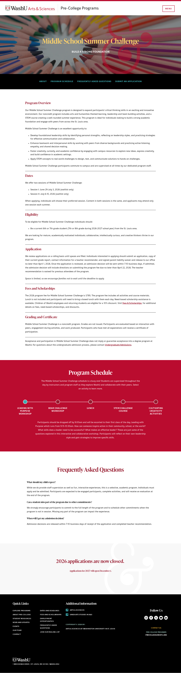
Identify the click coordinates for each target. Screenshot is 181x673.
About (43, 81)
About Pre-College (22, 615)
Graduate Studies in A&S (80, 615)
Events (16, 626)
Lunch (90, 408)
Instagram (146, 618)
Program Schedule (62, 81)
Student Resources (22, 619)
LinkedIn (166, 618)
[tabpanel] (90, 429)
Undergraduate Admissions (118, 345)
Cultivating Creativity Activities (156, 411)
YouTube (161, 618)
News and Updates (21, 622)
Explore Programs (21, 611)
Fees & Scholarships (132, 303)
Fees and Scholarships (50, 615)
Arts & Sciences (76, 610)
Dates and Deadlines (49, 611)
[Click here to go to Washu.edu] (21, 661)
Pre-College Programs (80, 8)
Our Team (17, 630)
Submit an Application (128, 81)
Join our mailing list (50, 632)
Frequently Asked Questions (94, 81)
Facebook (151, 618)
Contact (17, 634)
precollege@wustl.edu (156, 635)
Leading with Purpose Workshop (25, 411)
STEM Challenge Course (123, 409)
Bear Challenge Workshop (57, 409)
